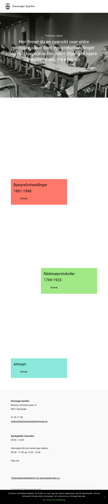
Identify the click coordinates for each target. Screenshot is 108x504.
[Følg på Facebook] (11, 467)
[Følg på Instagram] (16, 467)
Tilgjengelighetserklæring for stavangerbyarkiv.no (35, 478)
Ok (44, 500)
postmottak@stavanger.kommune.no (29, 421)
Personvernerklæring (56, 500)
